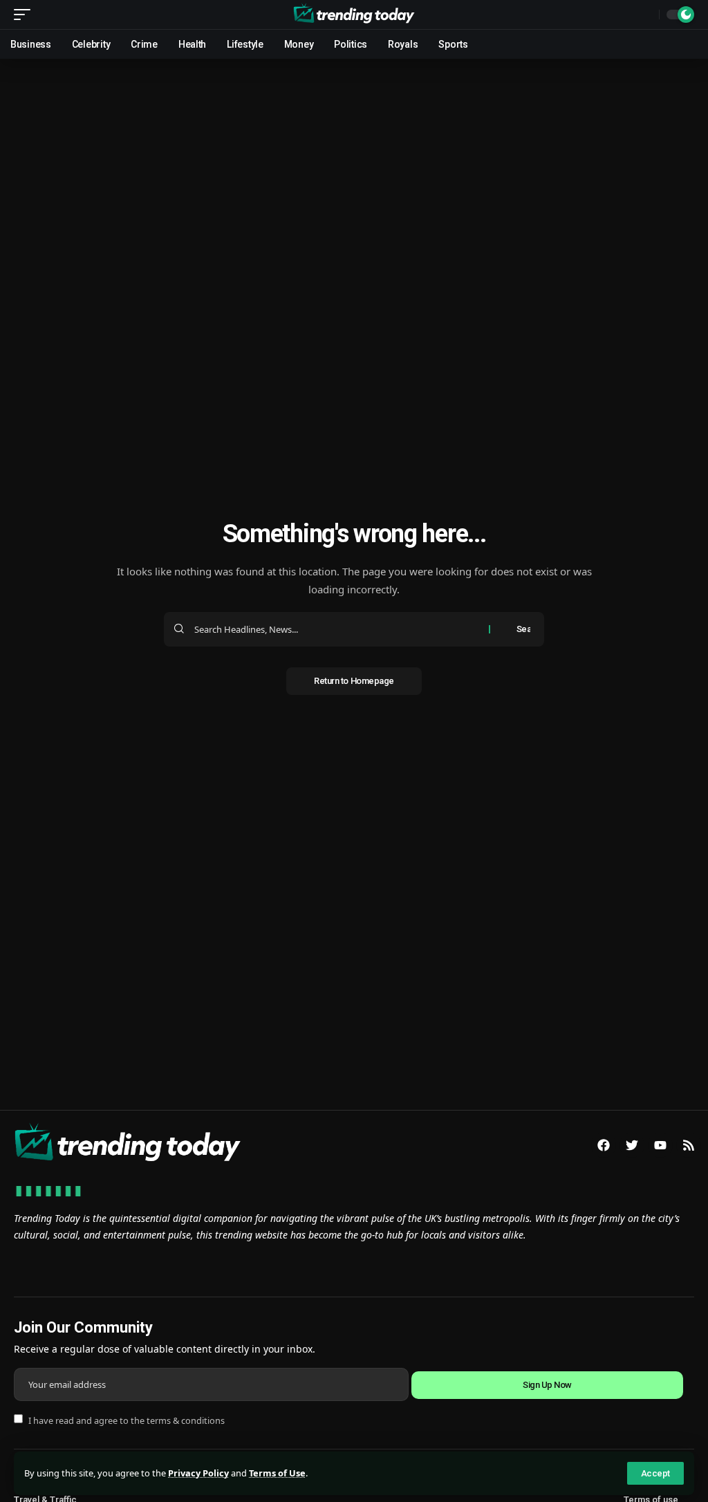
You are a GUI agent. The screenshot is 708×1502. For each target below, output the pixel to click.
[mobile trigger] (25, 14)
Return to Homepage (354, 681)
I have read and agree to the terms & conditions (126, 1419)
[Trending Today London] (354, 14)
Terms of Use (277, 1473)
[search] (645, 14)
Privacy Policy (198, 1473)
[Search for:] (336, 629)
